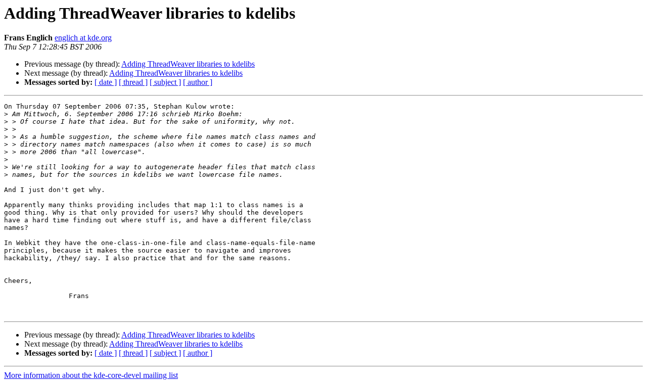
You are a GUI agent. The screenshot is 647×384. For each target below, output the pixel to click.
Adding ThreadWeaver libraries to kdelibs (188, 64)
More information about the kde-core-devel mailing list (91, 375)
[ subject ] (165, 82)
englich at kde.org (83, 37)
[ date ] (106, 82)
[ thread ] (133, 82)
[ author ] (197, 82)
